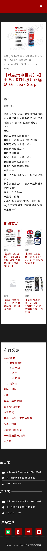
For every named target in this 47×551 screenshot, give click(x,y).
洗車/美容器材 (12, 406)
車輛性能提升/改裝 (15, 435)
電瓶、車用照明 (13, 400)
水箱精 (16, 378)
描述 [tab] (6, 99)
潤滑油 (13, 383)
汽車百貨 (9, 412)
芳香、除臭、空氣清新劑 (18, 418)
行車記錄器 (10, 424)
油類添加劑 (16, 362)
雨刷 (6, 395)
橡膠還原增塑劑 (13, 429)
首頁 (6, 56)
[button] (41, 6)
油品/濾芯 (9, 358)
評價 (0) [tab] (9, 106)
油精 (14, 372)
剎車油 (16, 367)
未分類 (7, 441)
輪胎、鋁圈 (10, 389)
